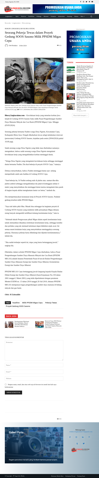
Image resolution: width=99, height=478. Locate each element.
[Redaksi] (7, 45)
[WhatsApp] (34, 52)
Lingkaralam (16, 23)
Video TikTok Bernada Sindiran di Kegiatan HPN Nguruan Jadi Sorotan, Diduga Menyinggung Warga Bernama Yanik (85, 96)
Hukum (8, 28)
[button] (91, 16)
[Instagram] (83, 1)
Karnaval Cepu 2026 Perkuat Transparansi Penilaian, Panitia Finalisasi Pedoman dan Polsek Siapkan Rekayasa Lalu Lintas (53, 324)
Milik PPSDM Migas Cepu (32, 303)
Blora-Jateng (26, 23)
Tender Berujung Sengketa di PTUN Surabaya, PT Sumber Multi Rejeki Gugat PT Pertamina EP (85, 68)
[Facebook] (80, 1)
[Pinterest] (89, 437)
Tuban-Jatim (69, 71)
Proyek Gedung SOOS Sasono (18, 306)
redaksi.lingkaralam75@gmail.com (80, 432)
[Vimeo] (89, 1)
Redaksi (15, 45)
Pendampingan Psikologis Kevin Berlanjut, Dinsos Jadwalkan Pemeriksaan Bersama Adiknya (22, 324)
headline (16, 303)
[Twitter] (86, 1)
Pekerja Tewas (51, 303)
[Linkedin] (82, 437)
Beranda (8, 23)
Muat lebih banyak (79, 115)
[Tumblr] (77, 443)
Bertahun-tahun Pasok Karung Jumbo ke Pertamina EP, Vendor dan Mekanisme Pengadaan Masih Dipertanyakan (85, 86)
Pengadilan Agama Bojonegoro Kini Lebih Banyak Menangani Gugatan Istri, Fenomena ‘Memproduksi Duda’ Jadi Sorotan (85, 106)
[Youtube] (92, 1)
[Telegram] (39, 52)
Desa (68, 80)
